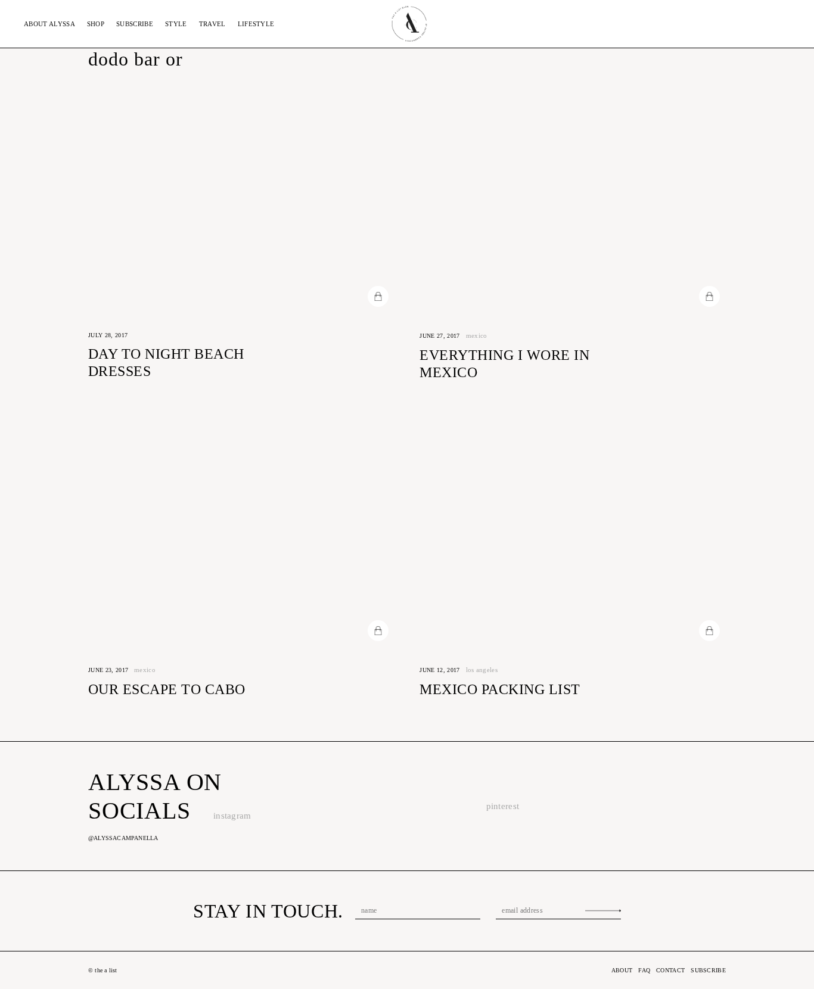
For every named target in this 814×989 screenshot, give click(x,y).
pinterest (503, 806)
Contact (670, 970)
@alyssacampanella (123, 838)
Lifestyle (256, 23)
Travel (212, 23)
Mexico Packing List (500, 689)
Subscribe (134, 23)
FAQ (644, 970)
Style (176, 23)
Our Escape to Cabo (167, 689)
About (49, 23)
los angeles (482, 669)
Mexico (476, 335)
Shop (95, 23)
